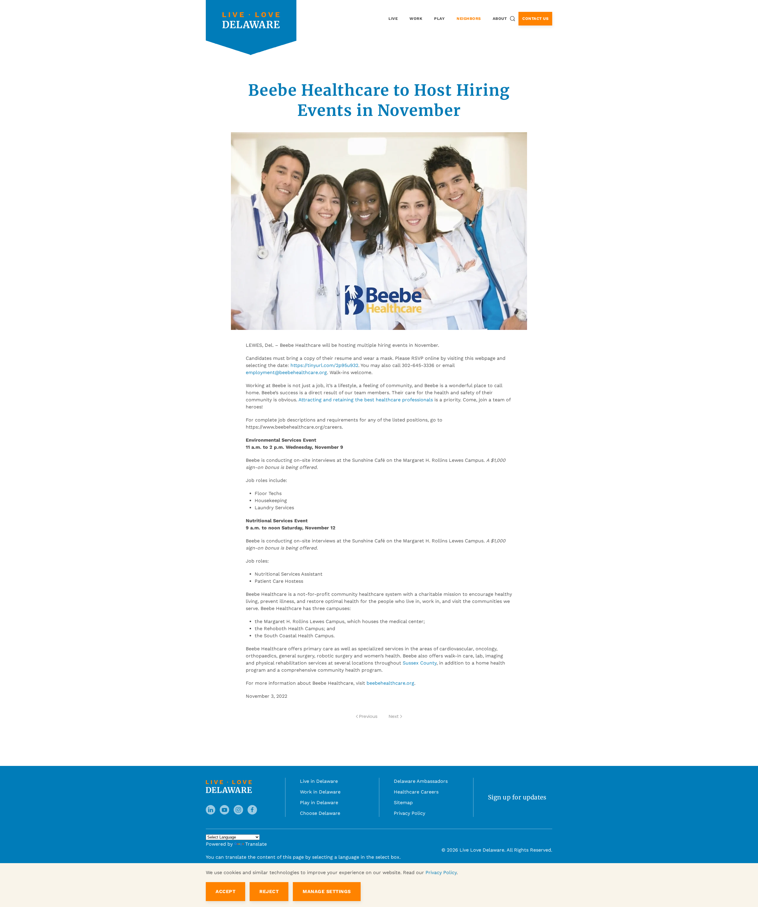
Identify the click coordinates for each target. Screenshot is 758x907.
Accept (225, 891)
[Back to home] (251, 20)
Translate (256, 844)
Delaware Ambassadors (421, 781)
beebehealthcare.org (390, 683)
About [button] (500, 18)
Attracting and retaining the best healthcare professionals (365, 400)
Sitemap (403, 802)
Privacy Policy (409, 813)
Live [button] (393, 18)
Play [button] (439, 18)
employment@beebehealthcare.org (286, 372)
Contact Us (535, 18)
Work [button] (415, 18)
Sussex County (419, 663)
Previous (368, 716)
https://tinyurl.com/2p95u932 (324, 365)
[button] (512, 18)
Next (394, 716)
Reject (269, 891)
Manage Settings (327, 891)
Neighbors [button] (469, 18)
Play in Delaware (319, 802)
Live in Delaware (319, 781)
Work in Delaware (320, 792)
